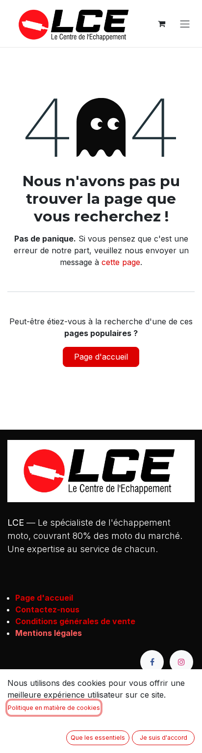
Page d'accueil (101, 357)
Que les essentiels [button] (98, 737)
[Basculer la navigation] (185, 23)
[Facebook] (152, 662)
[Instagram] (181, 662)
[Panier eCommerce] (161, 23)
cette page (120, 262)
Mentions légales (48, 633)
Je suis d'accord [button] (163, 737)
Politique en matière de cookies (54, 707)
